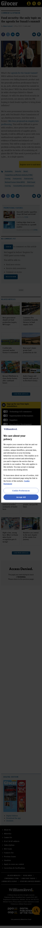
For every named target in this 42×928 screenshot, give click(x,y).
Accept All (21, 497)
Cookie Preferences (21, 490)
